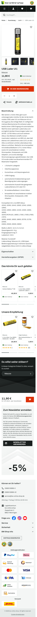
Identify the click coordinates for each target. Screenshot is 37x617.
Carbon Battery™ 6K (8, 289)
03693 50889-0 (10, 488)
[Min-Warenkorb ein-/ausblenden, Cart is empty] (31, 9)
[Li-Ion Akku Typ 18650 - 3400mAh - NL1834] (9, 322)
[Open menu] (4, 9)
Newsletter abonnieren (19, 443)
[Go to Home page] (14, 3)
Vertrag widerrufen (11, 538)
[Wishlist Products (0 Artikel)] (22, 9)
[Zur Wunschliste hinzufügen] (31, 27)
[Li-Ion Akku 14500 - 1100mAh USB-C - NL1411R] (26, 277)
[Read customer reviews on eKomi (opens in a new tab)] (32, 3)
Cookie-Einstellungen (17, 614)
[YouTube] (25, 518)
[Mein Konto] (13, 9)
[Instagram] (19, 518)
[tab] (5, 304)
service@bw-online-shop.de (14, 496)
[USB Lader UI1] (18, 40)
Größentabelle (25, 102)
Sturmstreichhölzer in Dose (25, 338)
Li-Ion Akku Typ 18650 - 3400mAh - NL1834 (9, 338)
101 (29, 347)
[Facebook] (14, 518)
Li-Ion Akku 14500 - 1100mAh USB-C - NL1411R (25, 289)
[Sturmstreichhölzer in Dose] (26, 322)
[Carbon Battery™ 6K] (9, 277)
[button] (18, 523)
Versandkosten (6, 81)
